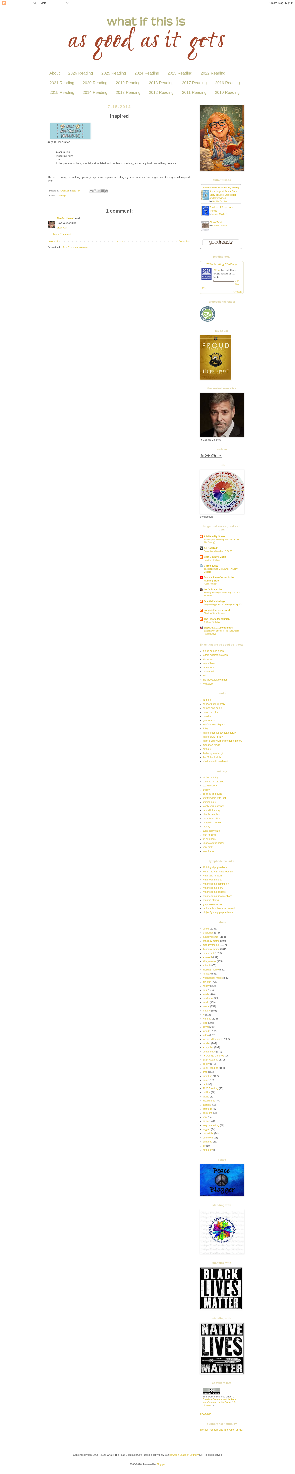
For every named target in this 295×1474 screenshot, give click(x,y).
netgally (207, 749)
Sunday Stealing (212, 560)
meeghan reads (211, 745)
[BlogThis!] (95, 191)
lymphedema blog (212, 879)
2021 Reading (62, 83)
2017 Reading (194, 83)
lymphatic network (212, 875)
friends (206, 1031)
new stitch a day (211, 810)
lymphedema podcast (214, 892)
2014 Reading (95, 92)
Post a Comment (62, 234)
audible (207, 699)
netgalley (208, 1149)
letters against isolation (215, 655)
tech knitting (209, 834)
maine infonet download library (219, 732)
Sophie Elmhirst (219, 201)
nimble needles (211, 814)
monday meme (211, 945)
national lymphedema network (219, 908)
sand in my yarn (211, 830)
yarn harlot (208, 851)
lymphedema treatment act (217, 896)
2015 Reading (62, 92)
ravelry (206, 826)
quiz (205, 990)
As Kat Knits (211, 548)
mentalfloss (209, 663)
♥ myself (207, 957)
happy (206, 986)
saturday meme (211, 941)
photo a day (209, 1051)
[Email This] (91, 191)
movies (207, 1043)
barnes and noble (212, 708)
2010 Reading (227, 92)
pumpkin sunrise (212, 822)
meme (206, 1006)
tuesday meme (211, 969)
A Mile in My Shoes (214, 536)
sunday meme (210, 937)
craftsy (206, 789)
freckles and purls (212, 793)
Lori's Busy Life (213, 589)
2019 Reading (128, 83)
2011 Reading (194, 92)
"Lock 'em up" (210, 583)
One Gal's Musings (214, 601)
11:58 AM (62, 227)
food (205, 1023)
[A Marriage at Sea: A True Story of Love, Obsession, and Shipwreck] (206, 199)
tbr (204, 1145)
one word (208, 1137)
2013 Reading (128, 92)
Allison (217, 269)
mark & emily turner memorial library (222, 740)
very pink (208, 847)
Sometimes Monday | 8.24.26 (218, 551)
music (206, 1002)
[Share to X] (99, 191)
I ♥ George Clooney (213, 1055)
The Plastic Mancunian (217, 619)
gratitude (207, 1109)
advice (206, 1121)
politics (206, 1092)
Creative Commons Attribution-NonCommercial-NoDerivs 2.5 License (219, 1402)
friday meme (209, 961)
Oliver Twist (216, 222)
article (206, 1096)
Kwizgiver (65, 190)
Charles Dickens (219, 225)
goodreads (209, 720)
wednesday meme (213, 978)
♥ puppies (208, 1047)
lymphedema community (216, 883)
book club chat (211, 712)
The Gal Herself (65, 218)
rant (205, 1084)
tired (205, 1072)
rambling (207, 1076)
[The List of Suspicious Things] (206, 215)
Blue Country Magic (215, 557)
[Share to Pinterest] (106, 191)
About (54, 73)
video (206, 1035)
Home (120, 241)
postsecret (208, 671)
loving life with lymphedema (218, 871)
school (206, 965)
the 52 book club (212, 757)
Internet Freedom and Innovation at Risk (221, 1429)
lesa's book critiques (214, 724)
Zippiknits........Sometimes (218, 627)
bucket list (208, 1133)
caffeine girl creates (213, 781)
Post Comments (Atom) (74, 247)
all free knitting (211, 777)
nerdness (208, 998)
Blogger (161, 1464)
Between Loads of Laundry (184, 1455)
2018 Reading (161, 83)
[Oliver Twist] (206, 230)
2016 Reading (227, 83)
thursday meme (211, 949)
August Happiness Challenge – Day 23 (222, 604)
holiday (207, 973)
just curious (209, 1100)
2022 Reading (213, 73)
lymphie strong (211, 900)
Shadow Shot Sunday (214, 613)
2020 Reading (95, 83)
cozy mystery (210, 785)
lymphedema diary (213, 887)
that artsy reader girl (213, 753)
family (206, 994)
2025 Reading (113, 73)
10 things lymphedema (215, 867)
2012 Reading (161, 92)
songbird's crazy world (217, 610)
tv (203, 1014)
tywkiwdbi (208, 683)
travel (206, 1027)
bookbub (207, 716)
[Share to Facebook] (103, 191)
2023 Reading (180, 73)
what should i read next (215, 761)
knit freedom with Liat (214, 798)
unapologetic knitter (213, 843)
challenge (61, 195)
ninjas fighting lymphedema (218, 912)
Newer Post (55, 241)
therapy (207, 1104)
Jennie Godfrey (219, 214)
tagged (206, 1129)
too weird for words (213, 1039)
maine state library (213, 736)
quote (206, 1080)
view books (237, 291)
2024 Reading (146, 73)
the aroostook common (215, 679)
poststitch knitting (212, 818)
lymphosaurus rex (212, 904)
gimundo (207, 1141)
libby (205, 728)
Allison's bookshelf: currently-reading (221, 187)
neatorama (209, 667)
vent (205, 1117)
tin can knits (209, 839)
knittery (207, 1010)
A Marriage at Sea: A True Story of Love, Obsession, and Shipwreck (223, 195)
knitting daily (209, 802)
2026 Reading (80, 73)
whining (207, 1018)
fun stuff (207, 982)
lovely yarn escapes (213, 806)
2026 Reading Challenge (221, 264)
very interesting (211, 1125)
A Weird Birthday (212, 622)
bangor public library (214, 704)
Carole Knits (211, 565)
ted (204, 675)
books (206, 928)
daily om (207, 1113)
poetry (206, 1064)
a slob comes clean (213, 651)
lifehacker (208, 659)
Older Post (184, 241)
